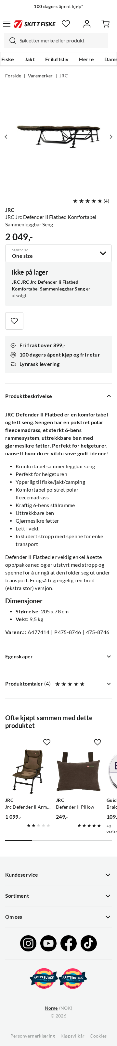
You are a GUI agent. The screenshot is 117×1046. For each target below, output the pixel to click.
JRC (63, 75)
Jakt (30, 59)
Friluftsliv (57, 59)
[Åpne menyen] (7, 23)
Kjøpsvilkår (72, 1036)
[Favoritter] (65, 23)
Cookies (98, 1036)
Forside (13, 75)
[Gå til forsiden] (35, 23)
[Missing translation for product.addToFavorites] (14, 321)
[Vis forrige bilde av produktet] (6, 137)
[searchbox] (62, 40)
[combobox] (56, 40)
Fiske (7, 59)
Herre (86, 59)
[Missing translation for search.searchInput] (10, 40)
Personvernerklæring (32, 1036)
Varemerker (40, 75)
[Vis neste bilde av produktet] (111, 137)
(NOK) (58, 1008)
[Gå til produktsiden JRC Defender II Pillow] (78, 771)
